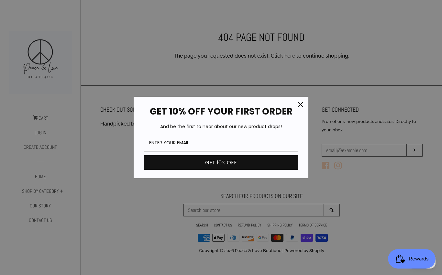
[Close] (300, 104)
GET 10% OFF (221, 162)
